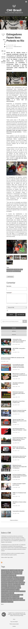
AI (15, 575)
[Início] (14, 6)
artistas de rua (5, 591)
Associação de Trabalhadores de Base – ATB (11, 594)
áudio (21, 598)
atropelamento (5, 598)
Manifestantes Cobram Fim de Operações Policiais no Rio (19, 457)
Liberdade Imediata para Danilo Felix (18, 383)
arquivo (14, 334)
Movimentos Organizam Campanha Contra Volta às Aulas (19, 393)
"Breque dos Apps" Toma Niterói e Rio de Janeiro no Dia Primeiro (19, 421)
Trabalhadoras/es (18, 46)
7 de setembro (9, 571)
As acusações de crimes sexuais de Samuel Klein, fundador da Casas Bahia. (18, 366)
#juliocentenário (5, 570)
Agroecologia (4, 575)
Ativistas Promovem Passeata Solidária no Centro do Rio (19, 411)
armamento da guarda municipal (9, 587)
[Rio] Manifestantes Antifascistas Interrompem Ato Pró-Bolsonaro (19, 467)
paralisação (9, 271)
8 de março (15, 571)
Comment (9, 292)
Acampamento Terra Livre (7, 573)
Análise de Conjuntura (19, 578)
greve (21, 269)
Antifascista (4, 584)
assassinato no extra (20, 591)
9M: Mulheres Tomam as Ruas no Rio (19, 502)
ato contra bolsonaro (6, 596)
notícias (16, 328)
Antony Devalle (16, 584)
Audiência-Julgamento (14, 598)
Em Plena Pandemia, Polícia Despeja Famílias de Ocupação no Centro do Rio (20, 476)
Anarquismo (14, 580)
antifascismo (22, 582)
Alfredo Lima (16, 577)
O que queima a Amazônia (18, 511)
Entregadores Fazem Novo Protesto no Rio (19, 402)
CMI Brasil (14, 10)
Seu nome (8, 286)
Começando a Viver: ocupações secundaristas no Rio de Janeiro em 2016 (19, 341)
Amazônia (4, 578)
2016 (22, 570)
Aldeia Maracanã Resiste (7, 577)
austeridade (15, 600)
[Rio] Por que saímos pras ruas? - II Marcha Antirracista (19, 447)
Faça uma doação (14, 621)
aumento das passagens (7, 600)
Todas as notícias (14, 520)
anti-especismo (11, 582)
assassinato (12, 591)
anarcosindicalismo (6, 580)
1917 (16, 570)
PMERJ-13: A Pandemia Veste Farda (19, 493)
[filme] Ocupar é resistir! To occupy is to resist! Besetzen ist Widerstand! (20, 375)
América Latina (10, 578)
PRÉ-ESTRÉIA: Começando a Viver (19, 349)
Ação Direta (16, 573)
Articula (19, 587)
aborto (20, 571)
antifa (16, 582)
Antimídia (10, 584)
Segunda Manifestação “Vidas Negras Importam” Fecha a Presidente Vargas (19, 439)
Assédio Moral (10, 593)
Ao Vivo (22, 584)
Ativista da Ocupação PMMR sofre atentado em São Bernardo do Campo (12, 358)
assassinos (4, 593)
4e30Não (3, 571)
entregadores (10, 269)
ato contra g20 (15, 596)
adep (21, 573)
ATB (22, 594)
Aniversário (4, 582)
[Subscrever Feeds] (14, 562)
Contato (14, 626)
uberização (16, 269)
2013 (19, 570)
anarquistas (20, 580)
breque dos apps (16, 271)
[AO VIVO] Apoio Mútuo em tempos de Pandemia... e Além (19, 429)
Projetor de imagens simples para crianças (19, 484)
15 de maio (12, 570)
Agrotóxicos (11, 575)
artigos (14, 331)
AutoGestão (10, 601)
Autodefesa (4, 601)
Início (14, 619)
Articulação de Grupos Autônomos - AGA (10, 589)
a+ (4, 54)
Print (4, 51)
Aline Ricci (22, 577)
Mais (2, 604)
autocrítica (22, 600)
